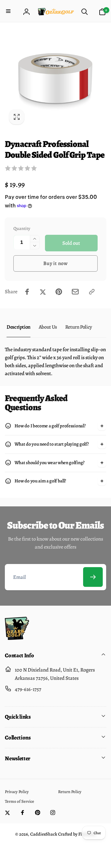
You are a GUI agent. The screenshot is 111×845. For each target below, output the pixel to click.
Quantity (21, 228)
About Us (48, 326)
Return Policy (78, 326)
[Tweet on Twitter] (43, 291)
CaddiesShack (43, 834)
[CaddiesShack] (17, 638)
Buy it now (55, 263)
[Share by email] (75, 292)
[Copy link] (92, 291)
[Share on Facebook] (27, 291)
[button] (9, 11)
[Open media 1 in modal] (55, 78)
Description (18, 326)
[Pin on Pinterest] (59, 291)
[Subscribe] (93, 577)
